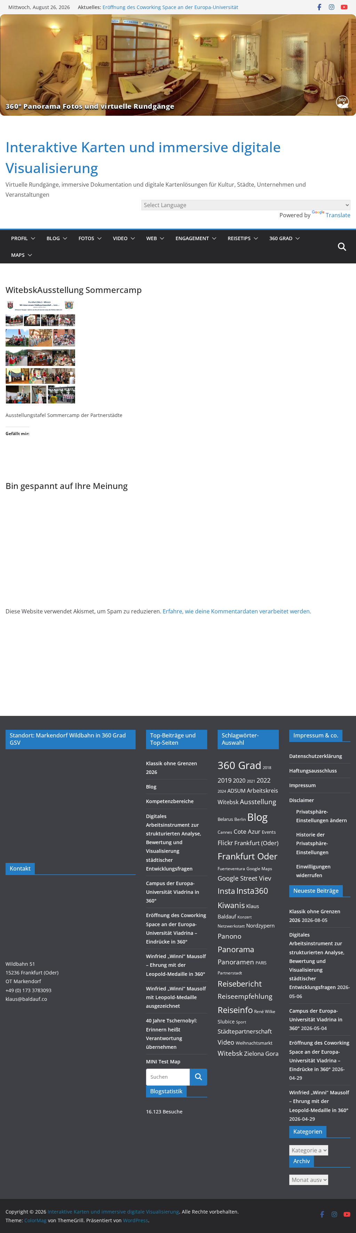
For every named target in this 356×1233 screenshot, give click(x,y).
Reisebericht (240, 984)
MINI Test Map (163, 1061)
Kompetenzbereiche (170, 801)
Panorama (236, 949)
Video (120, 238)
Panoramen (236, 961)
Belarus (225, 819)
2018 (267, 767)
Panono (229, 936)
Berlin (240, 819)
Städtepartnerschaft (245, 1031)
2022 (263, 780)
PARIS (261, 962)
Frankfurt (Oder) (256, 843)
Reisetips (239, 238)
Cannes (225, 832)
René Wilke (264, 1011)
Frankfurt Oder (247, 856)
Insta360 (252, 890)
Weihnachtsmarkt (254, 1043)
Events (269, 832)
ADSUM (236, 790)
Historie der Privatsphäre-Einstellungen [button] (312, 843)
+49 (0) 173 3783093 (28, 990)
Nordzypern (260, 925)
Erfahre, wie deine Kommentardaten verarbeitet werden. (237, 611)
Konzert (244, 917)
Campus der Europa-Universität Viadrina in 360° (172, 892)
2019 (225, 780)
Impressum (302, 785)
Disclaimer (301, 800)
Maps (18, 255)
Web (151, 238)
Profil (19, 238)
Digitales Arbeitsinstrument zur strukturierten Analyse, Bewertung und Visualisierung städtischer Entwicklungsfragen (173, 842)
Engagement (192, 238)
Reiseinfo (235, 1009)
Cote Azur (247, 831)
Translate (338, 215)
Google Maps (259, 868)
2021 (251, 781)
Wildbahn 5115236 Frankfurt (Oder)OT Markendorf (32, 973)
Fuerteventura (231, 868)
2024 (222, 791)
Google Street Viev (244, 878)
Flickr (225, 842)
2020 (239, 780)
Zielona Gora (261, 1054)
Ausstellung (258, 801)
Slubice (226, 1021)
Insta (226, 891)
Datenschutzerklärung (315, 756)
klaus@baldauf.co (26, 999)
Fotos (86, 238)
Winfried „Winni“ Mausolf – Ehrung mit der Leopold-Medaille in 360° (176, 965)
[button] (31, 238)
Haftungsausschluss (313, 770)
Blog (53, 238)
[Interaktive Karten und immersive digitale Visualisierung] (178, 65)
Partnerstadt (230, 972)
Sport (241, 1021)
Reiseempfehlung (245, 996)
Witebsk (230, 1053)
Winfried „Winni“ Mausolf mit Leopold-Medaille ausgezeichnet (176, 997)
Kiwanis (231, 905)
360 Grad (280, 238)
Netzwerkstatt (231, 926)
